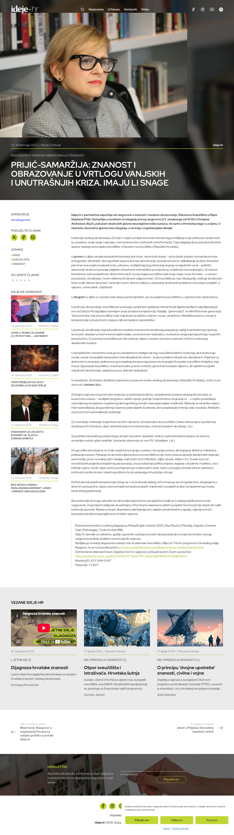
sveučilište (21, 259)
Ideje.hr (218, 145)
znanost (19, 264)
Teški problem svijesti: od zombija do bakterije (28, 384)
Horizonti (130, 9)
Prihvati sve (142, 820)
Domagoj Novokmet (25, 685)
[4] (25, 280)
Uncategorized (20, 220)
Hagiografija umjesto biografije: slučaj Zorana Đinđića (27, 435)
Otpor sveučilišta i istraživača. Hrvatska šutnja (111, 670)
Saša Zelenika (166, 695)
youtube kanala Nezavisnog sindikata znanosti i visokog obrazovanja (161, 547)
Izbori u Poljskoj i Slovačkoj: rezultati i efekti (195, 728)
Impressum (117, 815)
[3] (21, 280)
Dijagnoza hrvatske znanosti (39, 667)
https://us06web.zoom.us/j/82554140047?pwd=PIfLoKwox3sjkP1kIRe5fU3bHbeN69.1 (131, 556)
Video (145, 9)
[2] (17, 280)
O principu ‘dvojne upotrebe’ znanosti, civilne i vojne (186, 670)
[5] (29, 280)
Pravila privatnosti (180, 828)
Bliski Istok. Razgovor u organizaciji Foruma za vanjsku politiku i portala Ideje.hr (36, 732)
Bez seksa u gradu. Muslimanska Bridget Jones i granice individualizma (31, 488)
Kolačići (166, 828)
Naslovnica (96, 9)
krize (16, 255)
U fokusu (114, 9)
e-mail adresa (129, 774)
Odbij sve (176, 820)
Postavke (212, 820)
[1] (13, 280)
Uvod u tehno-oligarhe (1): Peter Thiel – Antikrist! (29, 334)
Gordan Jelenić (94, 695)
